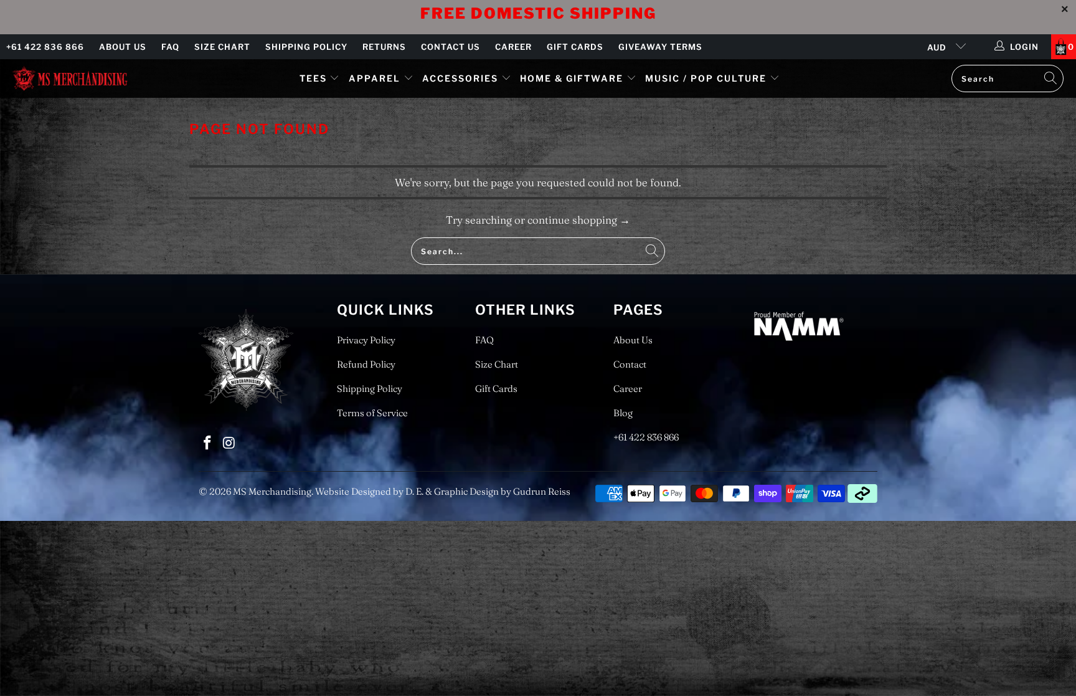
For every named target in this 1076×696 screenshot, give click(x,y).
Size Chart (222, 47)
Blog (623, 413)
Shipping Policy (306, 47)
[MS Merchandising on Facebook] (208, 443)
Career (513, 47)
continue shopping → (578, 219)
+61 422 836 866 (45, 47)
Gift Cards (575, 47)
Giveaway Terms (660, 47)
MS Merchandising (272, 491)
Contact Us (450, 47)
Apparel (374, 78)
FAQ (170, 47)
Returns (384, 47)
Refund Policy (366, 364)
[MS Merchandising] (70, 78)
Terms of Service (372, 413)
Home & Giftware (571, 78)
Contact (629, 364)
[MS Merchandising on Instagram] (229, 443)
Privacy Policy (366, 340)
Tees (315, 78)
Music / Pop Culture (706, 78)
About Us (122, 47)
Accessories (461, 78)
